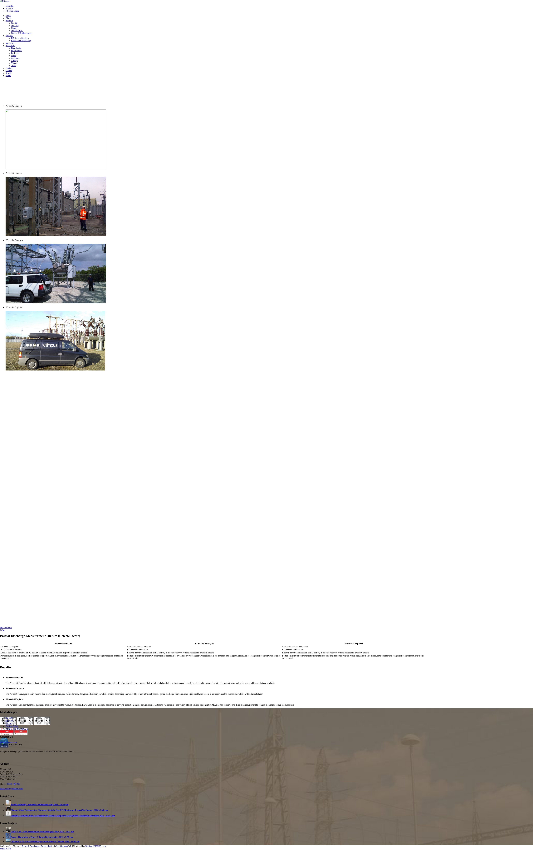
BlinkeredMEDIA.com (95, 846)
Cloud (9, 723)
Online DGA (12, 726)
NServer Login (12, 11)
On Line (9, 720)
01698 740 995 (13, 784)
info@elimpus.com (8, 742)
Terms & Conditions (30, 846)
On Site (9, 718)
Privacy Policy (47, 846)
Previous (4, 627)
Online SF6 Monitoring (17, 729)
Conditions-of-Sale (63, 846)
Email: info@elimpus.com (11, 788)
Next (10, 627)
